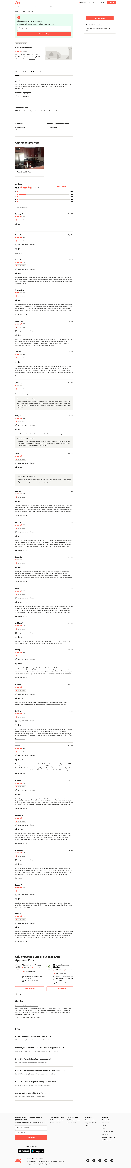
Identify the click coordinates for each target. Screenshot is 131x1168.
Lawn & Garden (32, 7)
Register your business (74, 1120)
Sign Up (111, 3)
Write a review (61, 186)
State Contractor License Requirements (26, 1006)
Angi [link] (16, 11)
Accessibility (32, 1161)
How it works (106, 1120)
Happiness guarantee (108, 1137)
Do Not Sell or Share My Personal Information (51, 1161)
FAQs (86, 1125)
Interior (18, 7)
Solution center (90, 1120)
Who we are (105, 1123)
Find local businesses (57, 1120)
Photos (25, 72)
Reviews (33, 72)
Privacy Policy (39, 1159)
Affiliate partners (107, 1140)
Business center (72, 1123)
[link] (29, 973)
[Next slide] (21, 994)
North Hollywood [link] (28, 11)
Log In (102, 3)
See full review (20, 314)
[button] (29, 161)
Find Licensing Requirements (23, 1014)
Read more (20, 407)
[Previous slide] (16, 994)
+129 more (32, 59)
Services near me (55, 1123)
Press (103, 1128)
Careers (104, 1125)
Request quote (29, 989)
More (40, 7)
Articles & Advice (48, 7)
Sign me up (31, 1137)
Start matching (44, 34)
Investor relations (107, 1131)
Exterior (24, 7)
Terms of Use (30, 1159)
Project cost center (91, 1123)
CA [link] (20, 11)
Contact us (105, 1134)
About (17, 72)
